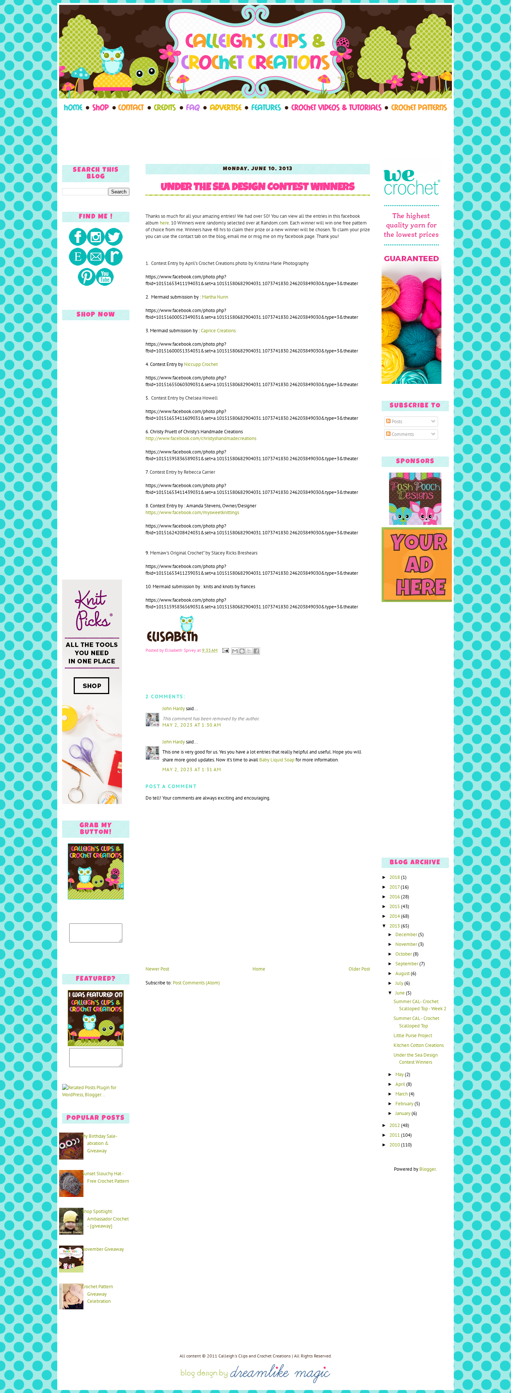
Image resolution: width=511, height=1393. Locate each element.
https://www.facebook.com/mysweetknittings (192, 512)
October (404, 954)
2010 (395, 1145)
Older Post (359, 969)
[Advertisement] (255, 135)
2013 (395, 926)
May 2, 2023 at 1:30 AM (191, 725)
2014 (395, 916)
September (407, 963)
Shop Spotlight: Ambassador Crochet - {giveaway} (105, 1218)
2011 (395, 1135)
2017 (395, 887)
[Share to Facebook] (256, 651)
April (400, 1084)
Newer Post (157, 969)
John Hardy (173, 708)
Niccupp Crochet (201, 364)
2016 (395, 896)
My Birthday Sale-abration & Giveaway (99, 1143)
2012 (395, 1125)
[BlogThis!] (242, 651)
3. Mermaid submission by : (191, 330)
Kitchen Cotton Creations (419, 1045)
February (404, 1103)
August (403, 973)
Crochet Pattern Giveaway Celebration (97, 1293)
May (400, 1074)
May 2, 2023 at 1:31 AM (191, 769)
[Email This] (235, 651)
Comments (402, 434)
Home (259, 969)
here (164, 223)
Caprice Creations (218, 330)
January (403, 1113)
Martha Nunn (215, 297)
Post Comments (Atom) (196, 983)
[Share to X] (249, 651)
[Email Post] (225, 650)
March (402, 1094)
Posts (396, 421)
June (400, 993)
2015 (395, 906)
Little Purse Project (413, 1035)
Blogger (427, 1169)
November (406, 944)
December (406, 934)
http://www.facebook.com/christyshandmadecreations (201, 438)
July (399, 983)
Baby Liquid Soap (276, 760)
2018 (395, 877)
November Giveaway (103, 1249)
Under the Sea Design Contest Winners (258, 188)
